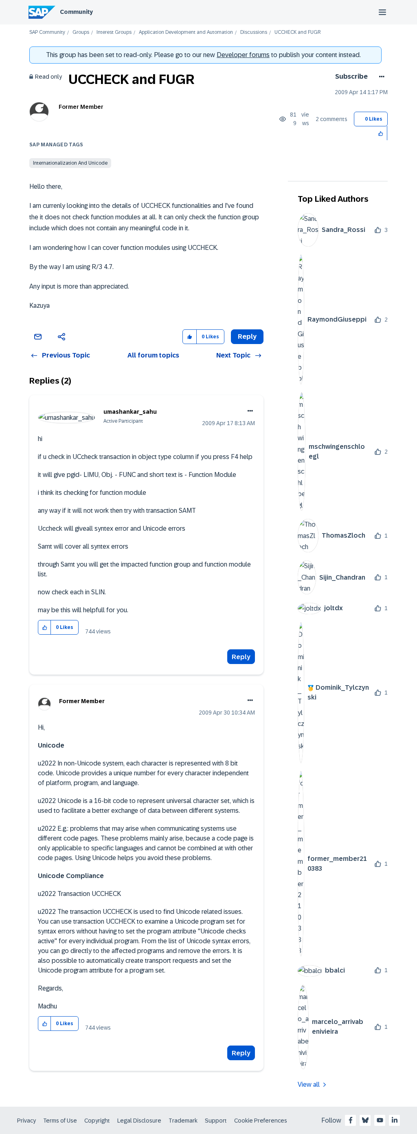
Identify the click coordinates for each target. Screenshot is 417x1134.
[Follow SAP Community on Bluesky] (365, 1120)
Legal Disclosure (139, 1120)
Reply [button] (247, 336)
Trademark (183, 1120)
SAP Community (47, 32)
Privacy (26, 1120)
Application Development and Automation (186, 32)
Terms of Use (60, 1120)
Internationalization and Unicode (70, 163)
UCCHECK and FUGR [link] (297, 32)
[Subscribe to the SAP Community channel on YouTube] (380, 1120)
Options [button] (380, 77)
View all (309, 1084)
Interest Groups (114, 32)
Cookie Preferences (260, 1120)
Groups (80, 32)
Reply (241, 656)
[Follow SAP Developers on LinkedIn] (394, 1120)
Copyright (97, 1120)
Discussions (253, 32)
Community (76, 12)
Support (216, 1120)
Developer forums (243, 54)
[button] (381, 133)
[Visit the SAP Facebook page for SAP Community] (350, 1120)
